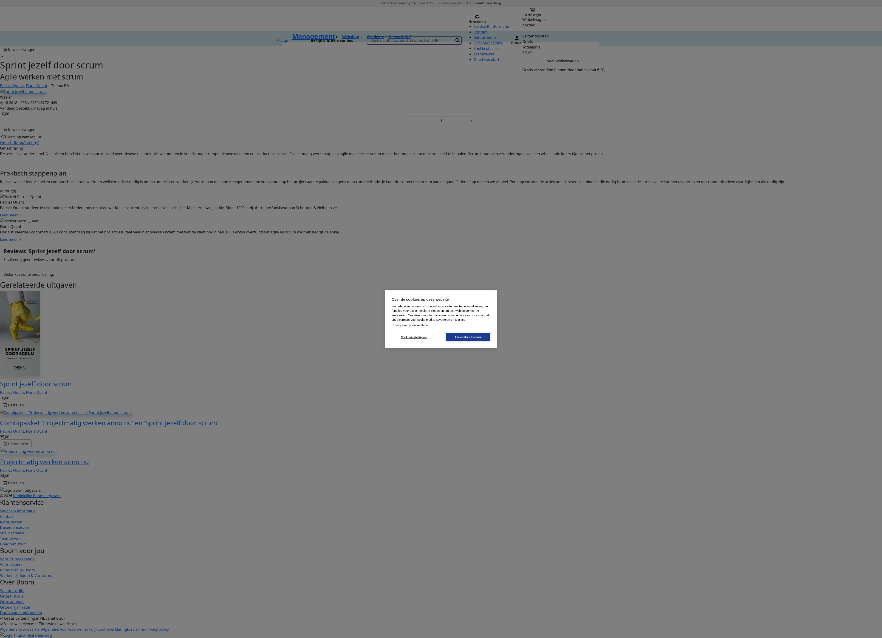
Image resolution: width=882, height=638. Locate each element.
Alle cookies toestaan (468, 337)
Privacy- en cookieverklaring (410, 325)
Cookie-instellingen (414, 337)
